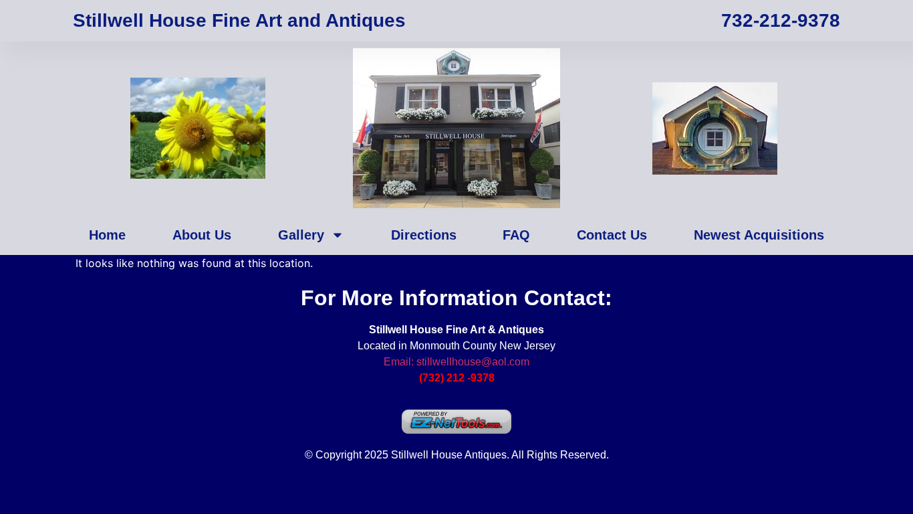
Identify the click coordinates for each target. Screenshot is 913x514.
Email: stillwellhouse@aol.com (456, 361)
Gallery (301, 235)
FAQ (516, 235)
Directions (423, 235)
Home (107, 235)
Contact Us (612, 235)
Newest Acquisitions (759, 235)
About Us (201, 235)
